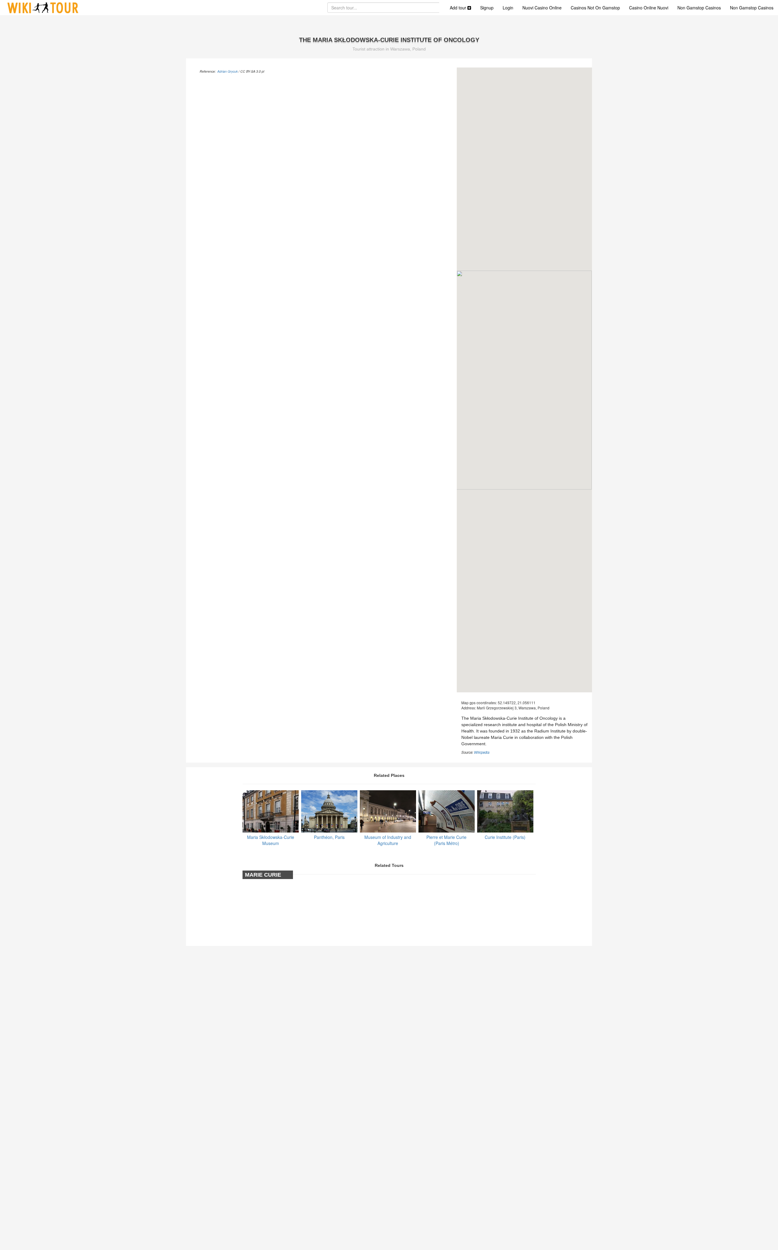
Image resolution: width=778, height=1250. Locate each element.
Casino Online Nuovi (648, 8)
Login (508, 8)
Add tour (458, 8)
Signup (487, 8)
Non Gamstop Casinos (699, 8)
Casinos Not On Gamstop (595, 8)
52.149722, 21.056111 (516, 702)
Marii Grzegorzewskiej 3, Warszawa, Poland (513, 707)
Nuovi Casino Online (542, 8)
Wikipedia (481, 752)
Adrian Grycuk (227, 71)
